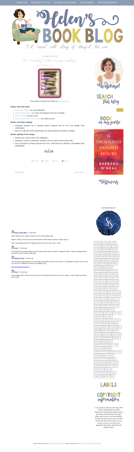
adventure (104, 253)
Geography (99, 316)
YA (112, 376)
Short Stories (108, 355)
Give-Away (108, 316)
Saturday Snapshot (101, 352)
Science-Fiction (115, 352)
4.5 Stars (98, 249)
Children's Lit (113, 299)
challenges (99, 288)
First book (98, 313)
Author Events (100, 256)
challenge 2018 (112, 281)
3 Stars (112, 242)
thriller (108, 369)
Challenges (87, 2)
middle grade (106, 330)
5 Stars (105, 249)
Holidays (98, 323)
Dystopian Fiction (112, 306)
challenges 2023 (114, 292)
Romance (108, 348)
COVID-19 (115, 302)
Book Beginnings (100, 270)
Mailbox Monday (115, 327)
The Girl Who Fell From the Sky (28, 119)
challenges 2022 (100, 292)
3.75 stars (106, 246)
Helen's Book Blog (56, 443)
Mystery (98, 334)
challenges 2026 (100, 299)
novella (98, 337)
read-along (99, 348)
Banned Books (107, 260)
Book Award (108, 267)
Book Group (113, 270)
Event (97, 309)
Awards (97, 260)
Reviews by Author (65, 2)
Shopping (98, 355)
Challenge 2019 (100, 285)
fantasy (111, 309)
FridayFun (107, 313)
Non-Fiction (116, 334)
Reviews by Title (40, 2)
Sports (112, 359)
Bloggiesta (113, 263)
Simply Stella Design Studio (89, 443)
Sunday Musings (100, 362)
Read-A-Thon (113, 344)
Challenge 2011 (112, 274)
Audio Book (114, 253)
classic (97, 302)
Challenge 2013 (112, 277)
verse (114, 373)
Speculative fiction (101, 359)
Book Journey (63, 101)
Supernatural (99, 366)
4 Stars (114, 246)
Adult (97, 253)
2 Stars (97, 242)
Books (97, 274)
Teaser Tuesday (112, 366)
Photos (54, 56)
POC (103, 341)
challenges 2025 (114, 295)
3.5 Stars (98, 246)
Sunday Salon (112, 362)
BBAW (116, 260)
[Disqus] (50, 202)
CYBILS (97, 306)
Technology (99, 369)
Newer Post (20, 172)
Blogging (98, 267)
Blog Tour (103, 263)
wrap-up (106, 376)
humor (105, 323)
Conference (107, 302)
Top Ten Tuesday (100, 373)
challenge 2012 (100, 277)
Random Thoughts (101, 344)
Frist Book (117, 313)
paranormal (107, 337)
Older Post (79, 172)
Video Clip (98, 376)
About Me (21, 2)
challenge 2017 (100, 281)
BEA (96, 263)
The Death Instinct (23, 110)
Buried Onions (21, 116)
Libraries (104, 327)
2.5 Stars (105, 242)
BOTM (103, 274)
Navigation (106, 334)
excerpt (103, 309)
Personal (116, 337)
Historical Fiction (113, 320)
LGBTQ (97, 327)
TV (108, 373)
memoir (97, 330)
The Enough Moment (23, 113)
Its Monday (46, 56)
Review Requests (108, 2)
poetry (109, 341)
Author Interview (113, 256)
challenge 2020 (112, 285)
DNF (103, 306)
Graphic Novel (100, 320)
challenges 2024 (100, 295)
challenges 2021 (110, 288)
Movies (115, 330)
